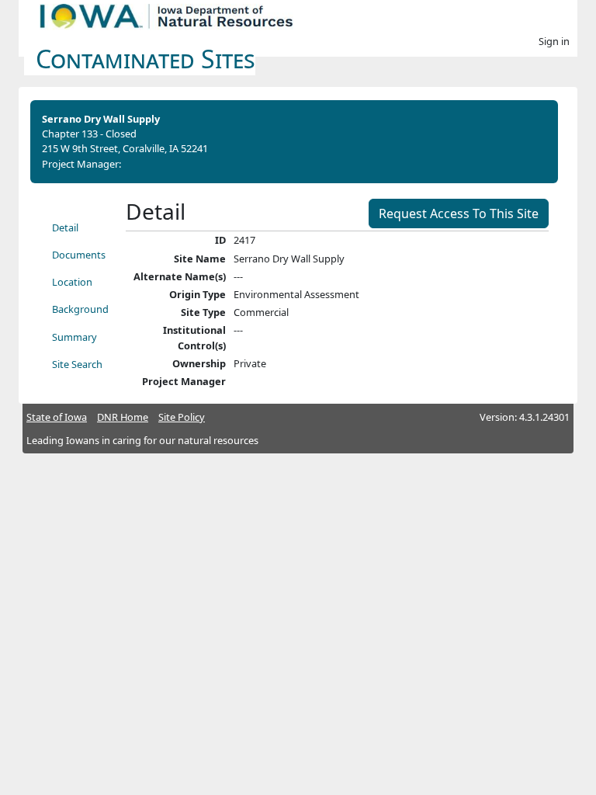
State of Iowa (56, 417)
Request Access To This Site (459, 213)
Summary (74, 337)
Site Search (77, 364)
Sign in (554, 41)
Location (72, 282)
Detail (65, 227)
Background (80, 309)
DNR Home (122, 417)
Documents (79, 255)
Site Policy (181, 417)
